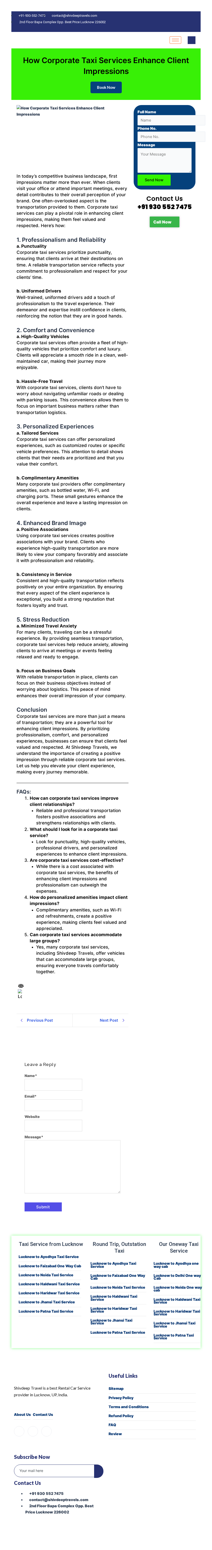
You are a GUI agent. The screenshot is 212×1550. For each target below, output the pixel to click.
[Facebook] (19, 1431)
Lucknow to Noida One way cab (178, 1288)
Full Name (147, 112)
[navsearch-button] (191, 40)
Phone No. (147, 128)
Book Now (106, 87)
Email (31, 1096)
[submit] (98, 1471)
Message (34, 1137)
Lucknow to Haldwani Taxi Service (49, 1283)
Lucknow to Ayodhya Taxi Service (49, 1256)
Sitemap (116, 1388)
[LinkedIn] (46, 1431)
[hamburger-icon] (175, 40)
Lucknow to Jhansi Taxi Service (47, 1302)
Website (32, 1116)
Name (31, 1075)
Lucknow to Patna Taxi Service (46, 1311)
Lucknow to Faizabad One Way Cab (50, 1265)
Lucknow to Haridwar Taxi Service (49, 1292)
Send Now (154, 180)
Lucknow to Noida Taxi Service (46, 1274)
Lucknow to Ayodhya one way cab (176, 1265)
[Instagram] (33, 1431)
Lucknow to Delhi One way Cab (177, 1277)
